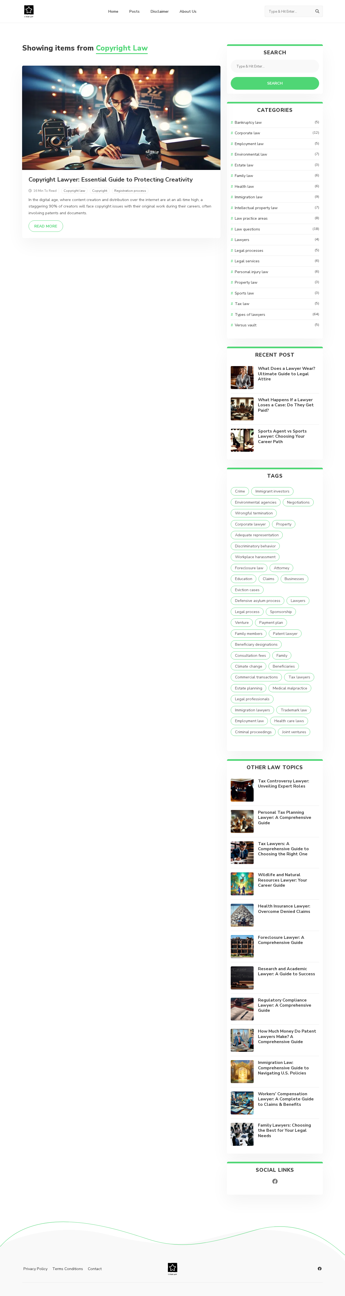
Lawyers (277, 239)
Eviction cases (247, 589)
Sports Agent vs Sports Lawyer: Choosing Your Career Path (282, 436)
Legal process (247, 611)
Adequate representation (257, 535)
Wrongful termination (254, 513)
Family (282, 655)
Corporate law (277, 133)
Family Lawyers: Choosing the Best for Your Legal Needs (284, 1130)
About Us (188, 11)
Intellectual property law (277, 207)
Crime (240, 491)
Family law (277, 175)
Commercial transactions (256, 677)
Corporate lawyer (250, 524)
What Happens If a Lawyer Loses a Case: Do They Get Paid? (286, 405)
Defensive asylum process (257, 600)
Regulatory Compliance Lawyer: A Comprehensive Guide (284, 1005)
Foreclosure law (249, 568)
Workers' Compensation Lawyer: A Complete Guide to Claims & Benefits (286, 1099)
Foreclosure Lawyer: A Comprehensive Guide (281, 940)
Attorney (281, 568)
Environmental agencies (256, 502)
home (113, 11)
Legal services (277, 261)
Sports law (277, 293)
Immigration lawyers (252, 710)
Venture (242, 622)
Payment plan (271, 622)
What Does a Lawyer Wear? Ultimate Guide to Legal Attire (286, 374)
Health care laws (289, 721)
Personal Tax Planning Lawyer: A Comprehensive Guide (284, 817)
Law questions (277, 229)
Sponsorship (281, 611)
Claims (268, 578)
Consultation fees (250, 655)
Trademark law (294, 710)
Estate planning (248, 688)
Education (243, 578)
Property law (277, 282)
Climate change (248, 666)
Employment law (277, 143)
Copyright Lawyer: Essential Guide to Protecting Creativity (111, 179)
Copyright (99, 191)
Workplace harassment (255, 557)
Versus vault (277, 325)
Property (283, 524)
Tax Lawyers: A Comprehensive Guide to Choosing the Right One (283, 849)
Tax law (277, 303)
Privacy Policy (35, 1268)
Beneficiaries (284, 666)
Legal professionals (252, 699)
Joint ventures (294, 732)
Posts (134, 11)
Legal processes (277, 250)
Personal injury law (277, 271)
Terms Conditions (67, 1268)
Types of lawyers (277, 314)
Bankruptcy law (277, 122)
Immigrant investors (272, 491)
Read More (48, 226)
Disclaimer (159, 11)
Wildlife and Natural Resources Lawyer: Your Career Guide (282, 880)
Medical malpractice (290, 688)
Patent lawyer (285, 633)
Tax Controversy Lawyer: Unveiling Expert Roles (283, 783)
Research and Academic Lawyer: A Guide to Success (286, 971)
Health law (277, 186)
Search (275, 83)
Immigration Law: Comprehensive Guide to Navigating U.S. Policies (283, 1068)
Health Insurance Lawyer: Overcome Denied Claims (284, 908)
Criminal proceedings (253, 732)
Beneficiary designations (256, 644)
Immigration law (277, 197)
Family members (249, 633)
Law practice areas (277, 218)
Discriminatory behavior (255, 546)
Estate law (277, 165)
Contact (95, 1268)
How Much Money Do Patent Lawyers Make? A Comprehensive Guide (287, 1036)
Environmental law (277, 154)
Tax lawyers (299, 677)
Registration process (130, 191)
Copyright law (74, 191)
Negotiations (298, 502)
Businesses (294, 578)
